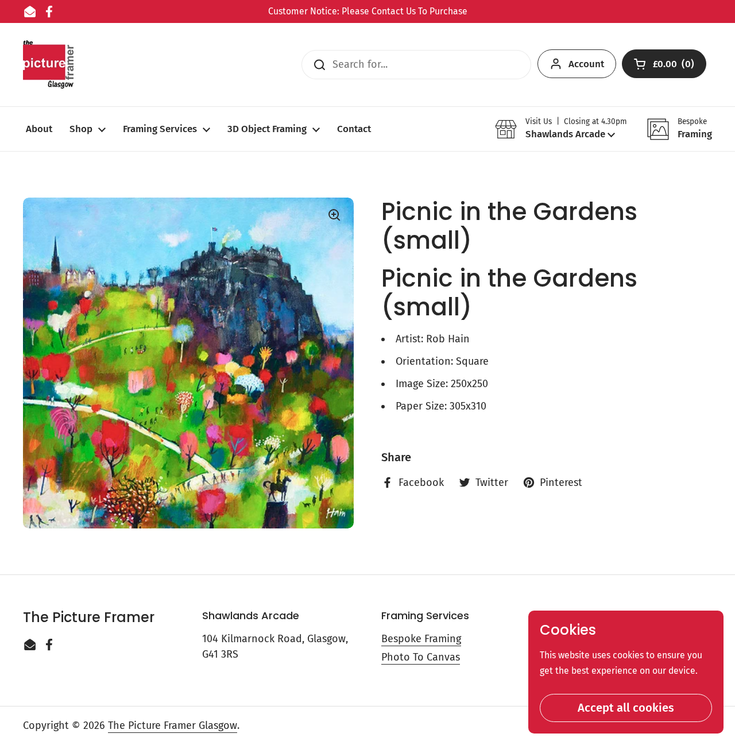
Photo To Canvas (420, 657)
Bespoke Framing (421, 638)
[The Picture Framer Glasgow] (48, 64)
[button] (561, 129)
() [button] (674, 66)
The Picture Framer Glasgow (172, 725)
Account (586, 64)
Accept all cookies (626, 708)
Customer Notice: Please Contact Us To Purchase (367, 11)
